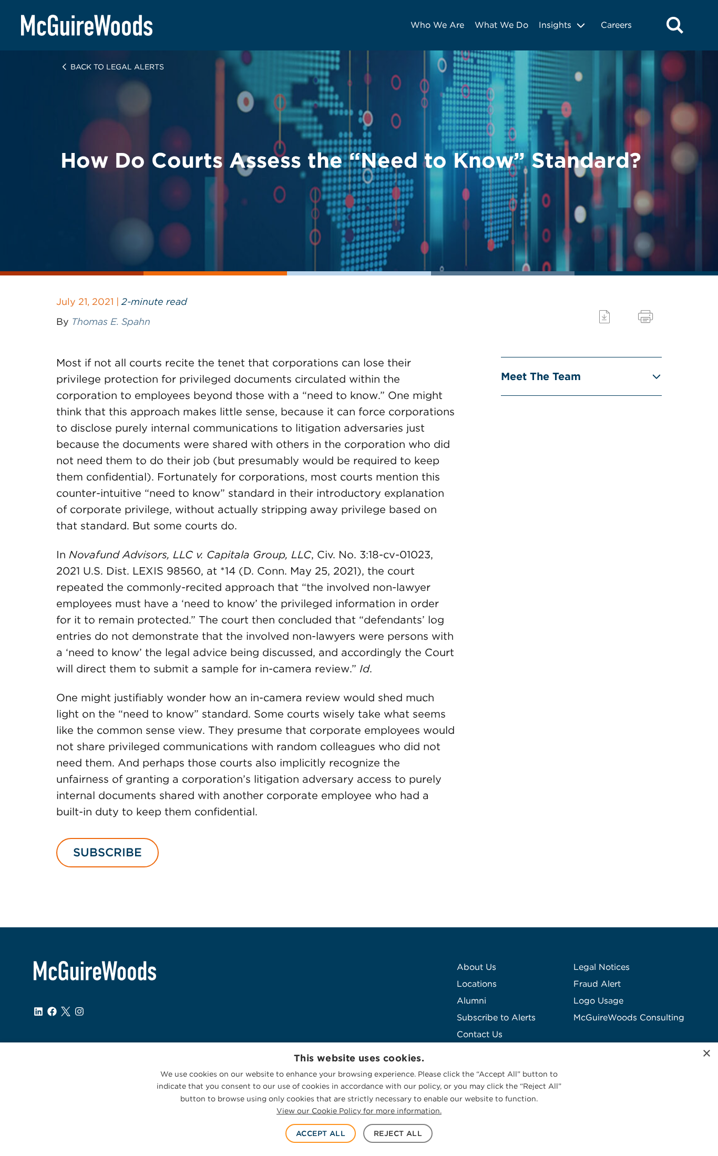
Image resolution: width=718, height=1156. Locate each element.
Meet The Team (541, 376)
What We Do (501, 25)
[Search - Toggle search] (675, 25)
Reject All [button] (398, 1133)
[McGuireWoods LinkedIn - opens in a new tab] (38, 1011)
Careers (616, 25)
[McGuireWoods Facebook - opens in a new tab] (52, 1011)
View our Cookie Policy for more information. (359, 1111)
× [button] (706, 1054)
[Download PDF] (604, 316)
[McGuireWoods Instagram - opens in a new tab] (79, 1011)
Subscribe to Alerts (496, 1017)
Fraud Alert (597, 984)
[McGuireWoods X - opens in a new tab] (65, 1011)
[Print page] (645, 316)
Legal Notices (601, 967)
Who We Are (437, 25)
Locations (477, 984)
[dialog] (359, 1099)
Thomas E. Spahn (110, 321)
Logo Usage (598, 1001)
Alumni (471, 1001)
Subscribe (107, 852)
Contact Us (479, 1034)
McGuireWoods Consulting (628, 1017)
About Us (476, 967)
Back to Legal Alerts (117, 67)
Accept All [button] (320, 1133)
